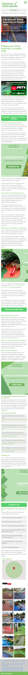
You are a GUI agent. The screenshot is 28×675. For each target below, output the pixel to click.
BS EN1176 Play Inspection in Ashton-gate (12, 670)
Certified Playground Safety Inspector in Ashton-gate (14, 661)
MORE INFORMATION (14, 309)
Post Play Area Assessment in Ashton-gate (12, 668)
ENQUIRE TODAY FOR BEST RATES (14, 118)
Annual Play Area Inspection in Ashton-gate (12, 667)
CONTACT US (14, 505)
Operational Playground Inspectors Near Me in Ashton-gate (13, 664)
